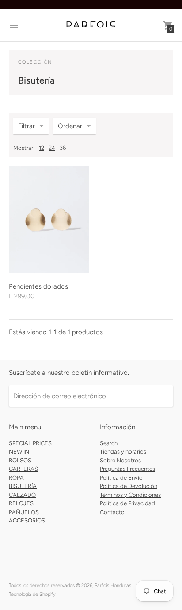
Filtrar (26, 126)
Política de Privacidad (127, 503)
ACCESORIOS (27, 520)
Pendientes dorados (38, 286)
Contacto (112, 512)
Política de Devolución (128, 486)
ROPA (16, 477)
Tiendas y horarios (123, 451)
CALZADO (22, 495)
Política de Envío (121, 477)
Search (109, 443)
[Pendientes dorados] (49, 219)
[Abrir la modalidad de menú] (14, 25)
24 (52, 148)
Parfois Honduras (113, 585)
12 (41, 148)
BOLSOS (20, 460)
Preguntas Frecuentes (127, 468)
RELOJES (21, 503)
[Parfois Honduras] (91, 25)
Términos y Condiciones (130, 495)
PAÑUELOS (24, 512)
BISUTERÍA (23, 486)
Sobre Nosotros (120, 460)
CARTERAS (23, 468)
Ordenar (70, 126)
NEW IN (19, 451)
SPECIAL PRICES (30, 443)
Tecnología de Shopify (32, 594)
